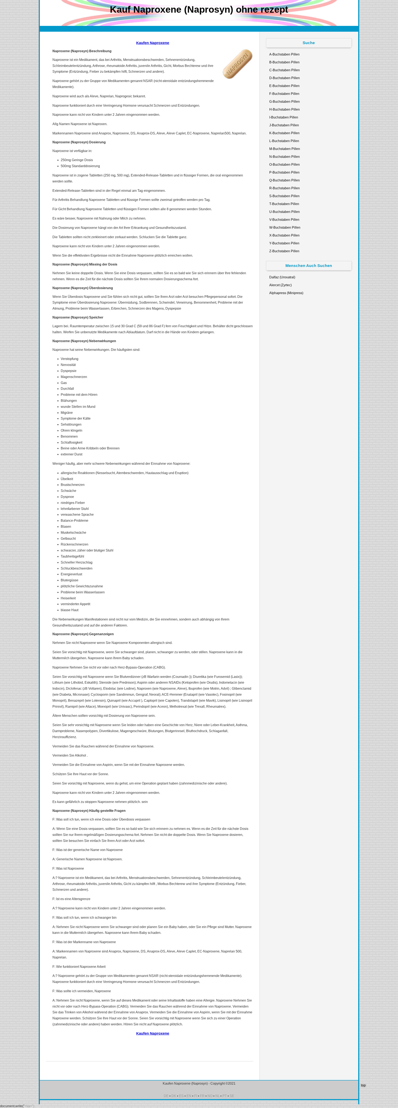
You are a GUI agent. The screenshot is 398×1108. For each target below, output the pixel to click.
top (363, 1085)
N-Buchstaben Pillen (284, 156)
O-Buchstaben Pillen (284, 164)
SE (232, 1096)
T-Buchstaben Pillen (284, 204)
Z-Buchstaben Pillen (284, 251)
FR (202, 1096)
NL (217, 1096)
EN (189, 1096)
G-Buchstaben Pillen (284, 101)
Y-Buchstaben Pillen (284, 243)
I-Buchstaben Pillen (283, 117)
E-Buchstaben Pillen (284, 86)
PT (224, 1096)
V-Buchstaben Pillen (284, 219)
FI (195, 1096)
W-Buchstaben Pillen (284, 227)
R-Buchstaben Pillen (284, 188)
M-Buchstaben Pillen (284, 149)
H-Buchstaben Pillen (284, 109)
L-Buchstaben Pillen (284, 141)
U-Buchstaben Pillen (284, 212)
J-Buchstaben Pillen (284, 125)
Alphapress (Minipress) (286, 293)
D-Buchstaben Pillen (284, 78)
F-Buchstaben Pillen (284, 93)
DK (173, 1096)
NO (209, 1096)
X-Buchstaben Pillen (284, 235)
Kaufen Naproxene (152, 43)
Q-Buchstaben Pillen (284, 180)
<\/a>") (29, 1106)
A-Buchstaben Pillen (284, 54)
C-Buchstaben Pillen (284, 70)
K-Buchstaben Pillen (284, 133)
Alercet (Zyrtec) (280, 285)
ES (181, 1096)
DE (166, 1096)
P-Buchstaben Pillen (284, 172)
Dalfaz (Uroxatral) (282, 277)
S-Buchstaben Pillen (284, 196)
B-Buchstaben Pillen (284, 62)
